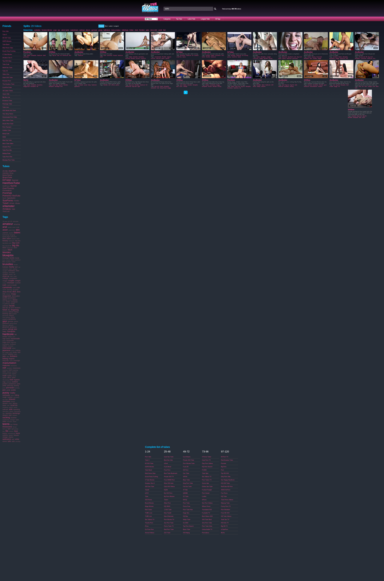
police (117, 85)
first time (5, 312)
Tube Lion (5, 107)
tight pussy (14, 429)
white (17, 439)
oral (11, 379)
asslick (11, 233)
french (11, 315)
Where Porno (206, 506)
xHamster (8, 206)
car (19, 267)
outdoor (15, 382)
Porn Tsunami (6, 127)
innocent (10, 346)
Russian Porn (6, 81)
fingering (15, 310)
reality (12, 393)
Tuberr (166, 499)
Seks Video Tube (7, 120)
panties (5, 384)
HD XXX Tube (225, 483)
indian (4, 346)
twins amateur (115, 30)
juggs (7, 352)
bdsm (9, 239)
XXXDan (52, 52)
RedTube (16, 196)
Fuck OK (185, 466)
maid (11, 360)
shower (5, 403)
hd (15, 334)
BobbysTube (6, 153)
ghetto (16, 321)
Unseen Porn (6, 147)
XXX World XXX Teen (9, 110)
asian (5, 230)
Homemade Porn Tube (9, 117)
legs (8, 356)
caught (4, 271)
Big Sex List (6, 97)
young (100, 30)
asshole (5, 233)
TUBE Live (148, 516)
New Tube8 (167, 513)
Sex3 (4, 198)
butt (16, 267)
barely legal (6, 236)
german (10, 321)
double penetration (9, 298)
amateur (7, 223)
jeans (13, 350)
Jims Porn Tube (207, 523)
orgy (4, 382)
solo (10, 409)
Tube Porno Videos (227, 499)
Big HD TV (224, 526)
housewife (10, 340)
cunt (14, 287)
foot (10, 313)
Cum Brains (186, 457)
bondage (5, 258)
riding (17, 395)
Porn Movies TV (169, 519)
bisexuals (10, 248)
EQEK (166, 490)
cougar (4, 281)
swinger (12, 420)
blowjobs (8, 255)
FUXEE (204, 470)
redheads (6, 395)
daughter (15, 289)
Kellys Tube (186, 519)
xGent (166, 463)
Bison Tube (186, 529)
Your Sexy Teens (7, 114)
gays (4, 321)
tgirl (11, 424)
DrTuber (6, 180)
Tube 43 (5, 71)
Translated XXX (207, 509)
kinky (15, 352)
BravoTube (7, 177)
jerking (18, 350)
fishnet (11, 312)
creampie (10, 283)
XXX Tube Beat (207, 519)
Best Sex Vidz (168, 460)
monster (14, 372)
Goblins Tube (6, 130)
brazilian (8, 262)
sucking (6, 417)
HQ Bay (185, 516)
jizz (3, 352)
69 (11, 221)
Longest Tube (205, 19)
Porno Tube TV (169, 526)
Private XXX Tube (188, 460)
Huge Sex (186, 513)
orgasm (17, 380)
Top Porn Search (188, 526)
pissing (16, 385)
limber (132, 30)
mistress (5, 370)
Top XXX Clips (6, 61)
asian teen (11, 230)
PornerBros (7, 190)
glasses (10, 325)
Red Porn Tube (169, 529)
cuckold (17, 283)
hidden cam (11, 336)
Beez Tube (186, 480)
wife (9, 441)
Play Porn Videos (207, 463)
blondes (6, 252)
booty (17, 258)
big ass (17, 241)
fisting (16, 312)
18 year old (6, 221)
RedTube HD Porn (227, 486)
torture (11, 431)
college (5, 278)
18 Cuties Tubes (7, 90)
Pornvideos (205, 532)
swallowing (5, 420)
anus (14, 227)
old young (5, 380)
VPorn (11, 203)
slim (8, 405)
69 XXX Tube (6, 38)
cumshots (7, 287)
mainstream (74, 30)
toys (16, 431)
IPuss (146, 526)
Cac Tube (186, 473)
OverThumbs (8, 188)
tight (9, 429)
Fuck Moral (167, 466)
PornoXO (7, 195)
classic (10, 274)
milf (4, 368)
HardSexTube (11, 182)
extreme (5, 306)
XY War (185, 490)
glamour (5, 325)
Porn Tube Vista (207, 526)
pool (3, 388)
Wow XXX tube (168, 483)
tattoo (4, 421)
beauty (5, 241)
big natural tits (6, 246)
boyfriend (17, 260)
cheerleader (157, 57)
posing (17, 388)
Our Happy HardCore (227, 480)
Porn (222, 470)
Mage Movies (149, 506)
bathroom (14, 236)
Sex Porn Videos (207, 503)
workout (81, 30)
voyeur (10, 437)
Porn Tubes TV (207, 480)
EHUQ (185, 499)
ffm (9, 310)
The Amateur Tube (8, 84)
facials (12, 306)
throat (14, 427)
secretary (16, 397)
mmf (10, 370)
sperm (11, 411)
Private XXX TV (169, 476)
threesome (7, 427)
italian (14, 348)
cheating (5, 272)
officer (113, 85)
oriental (8, 382)
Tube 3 (4, 34)
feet (12, 308)
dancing (9, 289)
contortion (37, 30)
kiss (19, 352)
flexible (133, 58)
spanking (16, 409)
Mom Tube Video (7, 143)
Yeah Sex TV (225, 519)
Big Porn (223, 466)
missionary (16, 368)
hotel (4, 340)
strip (10, 415)
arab (17, 227)
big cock (16, 243)
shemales (6, 401)
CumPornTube (7, 87)
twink (18, 433)
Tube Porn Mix (7, 150)
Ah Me (5, 171)
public (13, 390)
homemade (15, 339)
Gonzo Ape (205, 483)
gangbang (12, 319)
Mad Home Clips (7, 48)
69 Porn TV (224, 457)
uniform (5, 435)
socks (15, 407)
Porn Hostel (205, 493)
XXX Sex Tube (149, 486)
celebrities (11, 271)
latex (15, 354)
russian (10, 397)
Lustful (204, 496)
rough (4, 397)
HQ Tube (224, 496)
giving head (13, 323)
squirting (9, 413)
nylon (4, 377)
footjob (14, 313)
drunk (10, 300)
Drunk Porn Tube (7, 123)
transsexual (11, 433)
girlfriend (5, 323)
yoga (54, 30)
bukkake (5, 267)
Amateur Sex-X (7, 57)
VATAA (185, 476)
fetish (4, 310)
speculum (5, 411)
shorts (13, 401)
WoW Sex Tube (7, 67)
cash (10, 269)
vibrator (16, 435)
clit (14, 274)
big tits (15, 245)
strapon (5, 415)
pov (4, 390)
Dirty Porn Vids (225, 476)
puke (147, 30)
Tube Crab (5, 64)
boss (4, 260)
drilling (4, 300)
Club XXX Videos (169, 486)
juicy (11, 352)
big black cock (6, 243)
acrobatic (80, 85)
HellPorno (6, 186)
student (14, 415)
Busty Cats (5, 133)
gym (325, 85)
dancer (88, 30)
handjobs (11, 331)
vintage (5, 437)
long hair (5, 360)
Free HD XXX (225, 513)
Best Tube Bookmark (170, 473)
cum (4, 285)
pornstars (10, 387)
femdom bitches (47, 30)
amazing (17, 224)
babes (17, 232)
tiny (3, 431)
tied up (4, 429)
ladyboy (10, 354)
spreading (17, 411)
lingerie (11, 359)
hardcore (8, 334)
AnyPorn (12, 171)
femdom (17, 308)
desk (263, 85)
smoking (5, 407)
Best (106, 26)
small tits (13, 405)
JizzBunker (78, 52)
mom (4, 372)
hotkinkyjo (125, 30)
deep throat (7, 292)
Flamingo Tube (7, 104)
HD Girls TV (224, 523)
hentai (4, 336)
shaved (12, 399)
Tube (146, 496)
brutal (16, 264)
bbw (4, 239)
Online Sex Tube (207, 486)
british (14, 262)
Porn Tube (186, 503)
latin (4, 356)
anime (10, 227)
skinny (15, 403)
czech (4, 289)
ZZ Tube (185, 496)
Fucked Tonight (207, 490)
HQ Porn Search (207, 466)
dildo (18, 292)
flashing (5, 313)
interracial (6, 348)
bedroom (11, 241)
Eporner (15, 180)
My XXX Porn (168, 493)
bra (3, 262)
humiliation (5, 344)
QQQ (4, 137)
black (10, 250)
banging (12, 235)
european (14, 302)
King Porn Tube (188, 483)
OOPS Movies (6, 41)
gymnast (94, 30)
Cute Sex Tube (168, 457)
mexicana (14, 365)
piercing (10, 385)
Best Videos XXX (207, 516)
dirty (4, 294)
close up (5, 276)
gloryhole (5, 327)
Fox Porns (224, 493)
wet (13, 439)
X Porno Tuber (206, 457)
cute (18, 288)
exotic (13, 303)
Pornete (223, 463)
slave (4, 405)
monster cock (6, 373)
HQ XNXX (167, 506)
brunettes (7, 264)
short (136, 30)
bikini (4, 248)
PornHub (7, 193)
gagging (5, 319)
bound (8, 260)
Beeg (11, 173)
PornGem (27, 52)
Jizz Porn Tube (168, 523)
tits (7, 431)
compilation (13, 278)
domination (16, 296)
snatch (11, 407)
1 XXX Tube (168, 509)
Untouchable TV (207, 529)
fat (9, 308)
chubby (5, 274)
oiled (13, 377)
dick (14, 292)
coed (14, 276)
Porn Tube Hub (188, 509)
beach (14, 238)
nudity (9, 375)
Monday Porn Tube (8, 160)
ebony (14, 300)
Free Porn (167, 470)
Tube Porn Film (7, 156)
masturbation (9, 362)
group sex (12, 329)
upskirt (11, 435)
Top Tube (179, 19)
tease (14, 421)
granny (4, 329)
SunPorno (7, 200)
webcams (6, 439)
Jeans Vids (5, 94)
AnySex (5, 173)
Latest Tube (191, 19)
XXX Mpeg (186, 532)
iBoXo (223, 532)
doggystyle (6, 296)
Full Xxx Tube (187, 486)
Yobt (13, 209)
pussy (5, 392)
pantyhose (12, 384)
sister (10, 403)
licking (5, 358)
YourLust (6, 211)
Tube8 (5, 203)
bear (17, 238)
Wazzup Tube (225, 503)
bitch (15, 248)
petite (4, 385)
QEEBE (185, 493)
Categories (166, 19)
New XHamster (169, 516)
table (17, 420)
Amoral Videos (149, 532)
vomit (160, 30)
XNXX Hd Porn (225, 490)
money (9, 372)
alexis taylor (65, 30)
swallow (13, 418)
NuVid (13, 186)
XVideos (6, 209)
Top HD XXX (225, 473)
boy (12, 260)
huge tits (13, 342)
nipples (14, 373)
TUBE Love (148, 513)
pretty (8, 390)
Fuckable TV (206, 513)
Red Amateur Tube (227, 460)
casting (15, 269)
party (18, 384)
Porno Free (186, 506)
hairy (4, 331)
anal (4, 227)
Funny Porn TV (226, 506)
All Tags (217, 19)
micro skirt (153, 30)
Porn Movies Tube (188, 463)
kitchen (4, 354)
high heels (6, 338)
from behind (6, 317)
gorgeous (13, 327)
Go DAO (185, 523)
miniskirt (9, 368)
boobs (12, 258)
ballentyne (107, 30)
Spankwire (11, 198)
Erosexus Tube (7, 100)
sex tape (5, 399)
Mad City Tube (7, 140)
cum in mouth (12, 285)
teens (6, 424)
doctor (8, 294)
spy (3, 413)
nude (4, 376)
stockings (16, 413)
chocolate (12, 272)
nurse (14, 375)
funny (13, 317)
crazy (4, 283)
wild (13, 441)
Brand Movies (149, 503)
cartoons (5, 269)
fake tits (5, 308)
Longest (116, 26)
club (11, 276)
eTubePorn (224, 529)
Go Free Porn (149, 529)
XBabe (17, 203)
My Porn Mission (169, 496)
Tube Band (5, 44)
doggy (13, 294)
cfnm (17, 271)
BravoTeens (7, 175)
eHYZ (147, 493)
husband (13, 344)
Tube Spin (205, 473)
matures (6, 365)
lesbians (13, 356)
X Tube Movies (7, 54)
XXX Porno (148, 499)
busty (11, 267)
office (9, 377)
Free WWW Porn (169, 480)
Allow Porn (167, 503)
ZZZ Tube (167, 532)
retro (12, 395)
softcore (5, 409)
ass (18, 229)
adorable (15, 221)
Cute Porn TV (206, 460)
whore (4, 441)
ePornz (204, 499)
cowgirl (17, 281)
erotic (8, 302)
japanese (6, 350)
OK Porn (185, 470)
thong (15, 424)
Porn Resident (225, 509)
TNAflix (16, 201)
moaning (15, 370)
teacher (9, 421)
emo (3, 302)
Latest (110, 26)
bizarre (4, 250)
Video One (5, 74)
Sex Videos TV (149, 519)
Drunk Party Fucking (8, 51)
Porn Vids (5, 31)
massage (16, 360)
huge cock (6, 342)
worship (17, 441)
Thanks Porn (149, 523)
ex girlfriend (6, 303)
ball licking (5, 235)
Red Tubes (148, 509)
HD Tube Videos (226, 516)
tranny (4, 433)
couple (11, 280)
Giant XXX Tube (7, 77)
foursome (5, 315)
